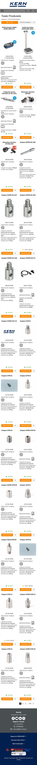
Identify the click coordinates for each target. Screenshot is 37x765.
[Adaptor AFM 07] (27, 494)
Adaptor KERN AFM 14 (27, 594)
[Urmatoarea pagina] (33, 704)
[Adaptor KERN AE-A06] (27, 151)
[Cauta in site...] (35, 11)
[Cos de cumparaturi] (31, 11)
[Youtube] (16, 718)
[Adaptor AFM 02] (9, 385)
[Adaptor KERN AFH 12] (27, 274)
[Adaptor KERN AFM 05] (27, 439)
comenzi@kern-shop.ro (19, 729)
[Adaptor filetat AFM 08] (9, 549)
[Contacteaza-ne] (26, 11)
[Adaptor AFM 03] (27, 385)
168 (30, 703)
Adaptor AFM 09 (25, 539)
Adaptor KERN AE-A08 (27, 195)
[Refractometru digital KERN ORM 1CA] (9, 44)
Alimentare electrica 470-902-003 (9, 143)
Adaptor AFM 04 (6, 430)
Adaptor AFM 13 (6, 594)
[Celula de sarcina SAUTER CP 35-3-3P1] (9, 100)
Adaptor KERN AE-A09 (9, 258)
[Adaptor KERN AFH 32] (9, 331)
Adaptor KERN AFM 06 (9, 485)
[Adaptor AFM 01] (27, 330)
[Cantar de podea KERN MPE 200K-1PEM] (27, 42)
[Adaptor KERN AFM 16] (27, 658)
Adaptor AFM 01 (25, 321)
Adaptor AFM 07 (25, 485)
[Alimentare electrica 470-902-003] (9, 151)
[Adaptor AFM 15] (9, 658)
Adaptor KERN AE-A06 (27, 142)
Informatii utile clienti (18, 740)
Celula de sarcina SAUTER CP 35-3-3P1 (9, 92)
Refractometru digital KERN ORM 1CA (9, 28)
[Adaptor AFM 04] (9, 439)
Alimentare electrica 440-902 (27, 92)
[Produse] (2, 11)
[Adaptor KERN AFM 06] (9, 494)
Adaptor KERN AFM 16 (27, 649)
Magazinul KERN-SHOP (18, 736)
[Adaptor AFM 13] (9, 603)
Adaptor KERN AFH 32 (9, 321)
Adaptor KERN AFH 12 (27, 258)
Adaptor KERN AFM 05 (27, 430)
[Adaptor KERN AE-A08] (27, 208)
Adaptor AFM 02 (6, 376)
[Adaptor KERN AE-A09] (9, 271)
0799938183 (19, 726)
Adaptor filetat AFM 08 (8, 539)
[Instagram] (23, 718)
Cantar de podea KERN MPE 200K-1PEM (28, 28)
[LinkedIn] (20, 718)
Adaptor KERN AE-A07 (9, 195)
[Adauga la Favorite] (15, 87)
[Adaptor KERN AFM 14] (27, 603)
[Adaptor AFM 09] (27, 549)
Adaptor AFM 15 (6, 649)
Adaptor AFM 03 (25, 376)
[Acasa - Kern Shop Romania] (18, 4)
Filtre (10, 22)
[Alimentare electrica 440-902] (27, 99)
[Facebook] (13, 718)
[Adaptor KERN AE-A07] (9, 208)
